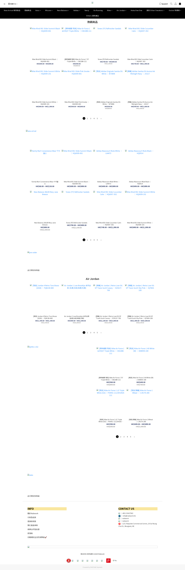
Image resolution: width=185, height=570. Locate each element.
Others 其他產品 (92, 16)
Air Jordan (121, 10)
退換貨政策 (32, 521)
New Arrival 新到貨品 (12, 10)
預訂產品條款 (33, 525)
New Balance (62, 10)
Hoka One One (136, 10)
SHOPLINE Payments (96, 567)
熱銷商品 (28, 10)
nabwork (125, 518)
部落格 (30, 533)
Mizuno (48, 10)
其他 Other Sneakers (155, 10)
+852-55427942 (127, 513)
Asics (37, 10)
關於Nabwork (33, 513)
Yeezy (86, 10)
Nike (109, 10)
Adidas (76, 10)
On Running (98, 10)
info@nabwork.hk (129, 516)
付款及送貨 (32, 517)
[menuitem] (84, 118)
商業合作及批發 (34, 529)
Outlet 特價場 (174, 10)
